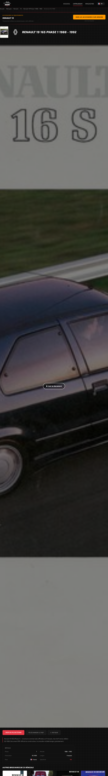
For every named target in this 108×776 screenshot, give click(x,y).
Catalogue (77, 4)
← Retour (54, 732)
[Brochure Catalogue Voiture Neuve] (7, 3)
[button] (54, 386)
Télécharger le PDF (36, 732)
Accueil (66, 4)
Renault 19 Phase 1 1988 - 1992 (32, 9)
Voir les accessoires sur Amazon (89, 17)
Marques (9, 9)
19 (21, 9)
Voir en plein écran (13, 732)
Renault (16, 9)
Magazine (89, 4)
